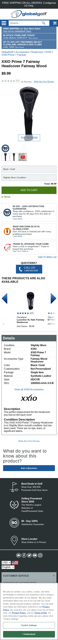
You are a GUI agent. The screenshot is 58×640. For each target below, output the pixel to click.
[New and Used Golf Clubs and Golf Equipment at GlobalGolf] (29, 16)
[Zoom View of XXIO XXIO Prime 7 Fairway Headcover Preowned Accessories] (29, 114)
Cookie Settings (29, 625)
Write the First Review (44, 81)
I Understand (29, 634)
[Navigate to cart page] (52, 23)
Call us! (31, 269)
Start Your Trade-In (20, 251)
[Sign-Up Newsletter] (18, 555)
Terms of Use (40, 613)
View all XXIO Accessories (29, 389)
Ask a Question (29, 468)
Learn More (17, 219)
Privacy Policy (19, 613)
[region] (29, 611)
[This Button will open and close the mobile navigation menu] (3, 23)
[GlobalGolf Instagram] (40, 555)
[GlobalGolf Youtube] (34, 555)
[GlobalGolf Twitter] (29, 555)
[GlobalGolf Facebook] (23, 555)
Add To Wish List (47, 257)
